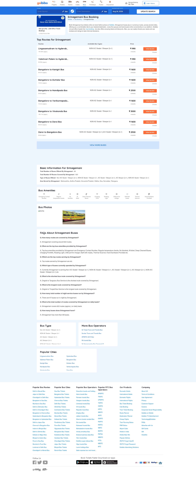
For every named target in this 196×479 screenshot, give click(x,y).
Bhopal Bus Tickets (60, 447)
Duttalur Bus (71, 363)
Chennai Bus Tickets (61, 400)
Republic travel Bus (82, 410)
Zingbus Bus (80, 413)
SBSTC (100, 412)
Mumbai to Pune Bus (39, 444)
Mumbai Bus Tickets (60, 413)
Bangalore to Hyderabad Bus (42, 419)
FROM (39, 8)
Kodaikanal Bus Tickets (61, 435)
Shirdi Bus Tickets (60, 407)
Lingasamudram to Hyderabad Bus (55, 48)
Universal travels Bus (83, 404)
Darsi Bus (70, 370)
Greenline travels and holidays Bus (87, 391)
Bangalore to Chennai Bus (41, 413)
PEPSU (100, 434)
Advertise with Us (147, 425)
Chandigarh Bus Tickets (62, 441)
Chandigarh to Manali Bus (41, 450)
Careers (144, 407)
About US (145, 391)
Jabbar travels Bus (82, 416)
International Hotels (126, 394)
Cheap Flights (124, 419)
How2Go (144, 435)
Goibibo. (112, 25)
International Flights (126, 400)
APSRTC (101, 393)
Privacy (144, 400)
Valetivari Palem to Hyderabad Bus (56, 59)
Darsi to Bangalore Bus (50, 132)
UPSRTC (101, 400)
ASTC (100, 415)
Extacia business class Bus (85, 435)
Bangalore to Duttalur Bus (51, 80)
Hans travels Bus (81, 394)
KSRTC (100, 425)
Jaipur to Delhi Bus (39, 394)
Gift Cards (145, 428)
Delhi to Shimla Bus (39, 432)
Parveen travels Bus (82, 397)
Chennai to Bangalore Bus (41, 425)
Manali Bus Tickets (60, 416)
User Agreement (147, 397)
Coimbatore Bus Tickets (62, 410)
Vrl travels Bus (80, 407)
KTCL (100, 440)
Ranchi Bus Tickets (60, 450)
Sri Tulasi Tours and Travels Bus (92, 330)
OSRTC (100, 406)
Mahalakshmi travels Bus (84, 428)
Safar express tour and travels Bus (87, 450)
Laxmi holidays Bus (82, 447)
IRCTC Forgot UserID (127, 441)
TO (77, 8)
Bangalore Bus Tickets (61, 394)
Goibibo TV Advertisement (150, 416)
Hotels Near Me (125, 435)
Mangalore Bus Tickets (61, 432)
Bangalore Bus (71, 360)
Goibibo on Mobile (147, 413)
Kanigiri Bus (44, 363)
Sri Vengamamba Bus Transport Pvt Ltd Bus (96, 344)
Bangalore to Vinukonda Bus (52, 111)
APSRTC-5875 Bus (88, 337)
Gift (143, 432)
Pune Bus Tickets (60, 425)
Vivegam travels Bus (82, 400)
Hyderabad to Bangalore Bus (42, 416)
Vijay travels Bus (81, 444)
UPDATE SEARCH (148, 11)
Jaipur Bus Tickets (60, 444)
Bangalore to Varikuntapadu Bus (54, 100)
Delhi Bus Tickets (60, 404)
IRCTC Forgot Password (127, 444)
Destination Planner (126, 416)
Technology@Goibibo (148, 419)
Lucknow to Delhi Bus (40, 447)
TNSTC (100, 397)
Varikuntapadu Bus (73, 367)
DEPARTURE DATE (117, 8)
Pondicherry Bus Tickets (62, 422)
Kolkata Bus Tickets (60, 419)
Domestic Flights (125, 397)
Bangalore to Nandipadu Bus (52, 90)
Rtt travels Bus (86, 340)
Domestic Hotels (125, 391)
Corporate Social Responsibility (152, 410)
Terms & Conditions (148, 394)
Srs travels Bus (81, 422)
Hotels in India (124, 432)
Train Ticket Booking (126, 410)
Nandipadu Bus (45, 367)
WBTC (100, 428)
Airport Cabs (124, 428)
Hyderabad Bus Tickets (61, 397)
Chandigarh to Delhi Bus (40, 397)
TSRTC (100, 403)
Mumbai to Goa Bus (39, 404)
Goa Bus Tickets (59, 391)
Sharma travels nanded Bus (85, 419)
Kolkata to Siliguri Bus (40, 435)
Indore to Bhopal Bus (39, 428)
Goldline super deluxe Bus (84, 441)
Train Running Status (126, 422)
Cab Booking (124, 407)
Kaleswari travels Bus (83, 425)
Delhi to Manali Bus (39, 391)
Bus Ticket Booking (126, 404)
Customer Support (147, 404)
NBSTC (100, 443)
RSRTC (100, 422)
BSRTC (100, 431)
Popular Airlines (125, 438)
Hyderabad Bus (72, 356)
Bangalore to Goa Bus (40, 400)
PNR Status (123, 425)
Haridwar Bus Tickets (61, 438)
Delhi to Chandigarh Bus (40, 410)
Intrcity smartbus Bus (83, 432)
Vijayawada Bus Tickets (62, 428)
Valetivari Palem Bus (46, 360)
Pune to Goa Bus (38, 441)
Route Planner (124, 413)
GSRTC (100, 418)
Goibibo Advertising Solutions (129, 447)
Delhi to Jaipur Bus (39, 422)
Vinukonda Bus (45, 370)
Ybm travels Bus (81, 438)
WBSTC (100, 437)
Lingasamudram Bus (46, 356)
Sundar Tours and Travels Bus (91, 333)
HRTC (100, 409)
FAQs (143, 422)
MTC (99, 447)
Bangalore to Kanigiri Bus (51, 69)
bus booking (90, 29)
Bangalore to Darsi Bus (50, 121)
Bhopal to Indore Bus (39, 438)
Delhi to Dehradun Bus (40, 407)
